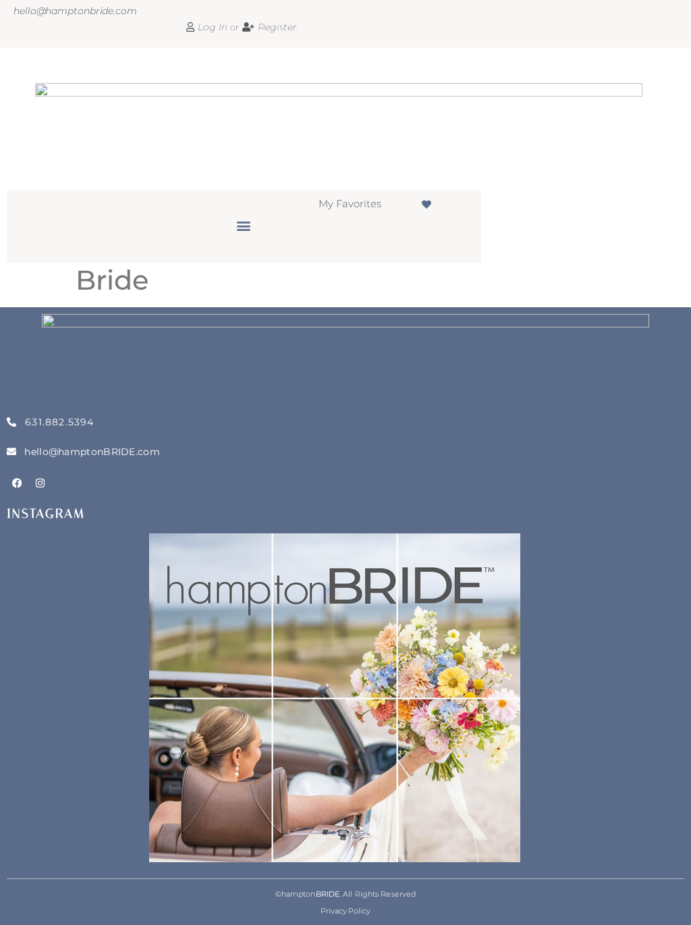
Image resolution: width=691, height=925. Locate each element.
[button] (243, 226)
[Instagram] (40, 483)
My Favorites (350, 203)
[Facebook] (17, 483)
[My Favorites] (426, 204)
